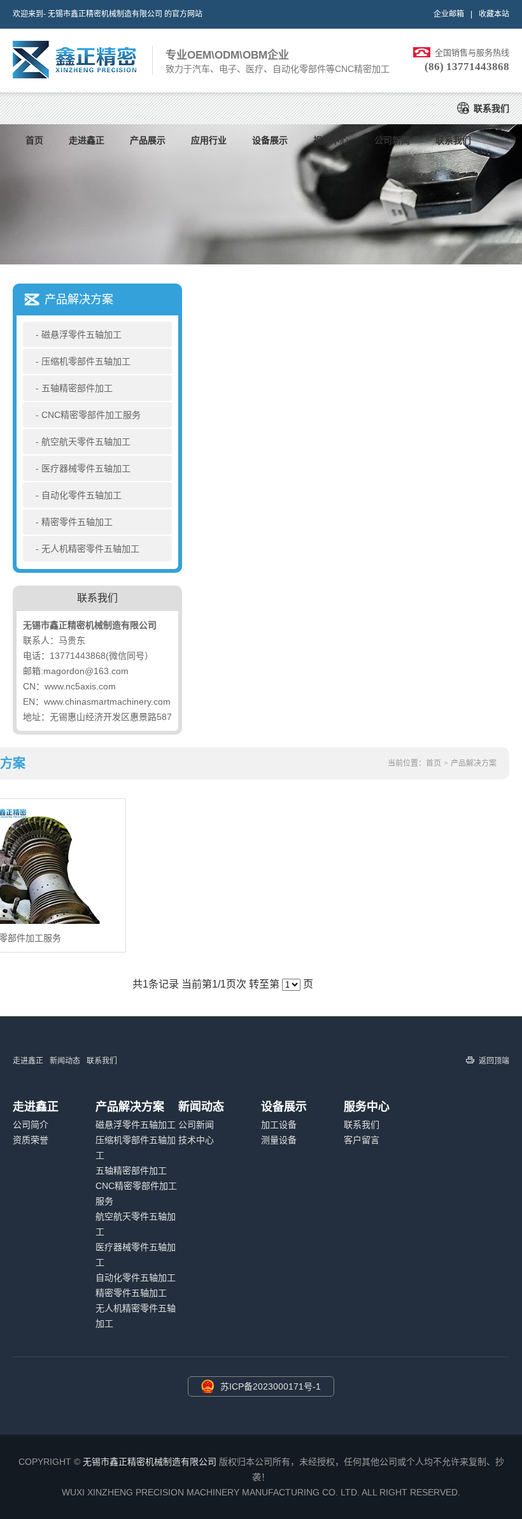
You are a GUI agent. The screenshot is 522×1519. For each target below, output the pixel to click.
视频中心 (331, 140)
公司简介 (30, 1124)
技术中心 (196, 1140)
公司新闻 (392, 140)
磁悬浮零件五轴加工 (81, 334)
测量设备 (279, 1140)
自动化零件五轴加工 (81, 495)
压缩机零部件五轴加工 (85, 361)
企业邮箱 (449, 14)
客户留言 (361, 1140)
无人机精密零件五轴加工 (90, 549)
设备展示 (270, 140)
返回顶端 (494, 1060)
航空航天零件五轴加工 (85, 441)
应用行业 (209, 140)
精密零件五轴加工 (77, 522)
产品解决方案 (474, 763)
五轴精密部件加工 (77, 388)
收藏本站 (494, 14)
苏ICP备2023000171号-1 (270, 1386)
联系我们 (491, 108)
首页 (34, 140)
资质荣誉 (30, 1140)
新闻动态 (65, 1060)
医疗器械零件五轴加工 (85, 468)
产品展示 (148, 140)
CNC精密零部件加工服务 (91, 415)
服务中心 (367, 1106)
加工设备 (279, 1124)
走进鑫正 (86, 140)
